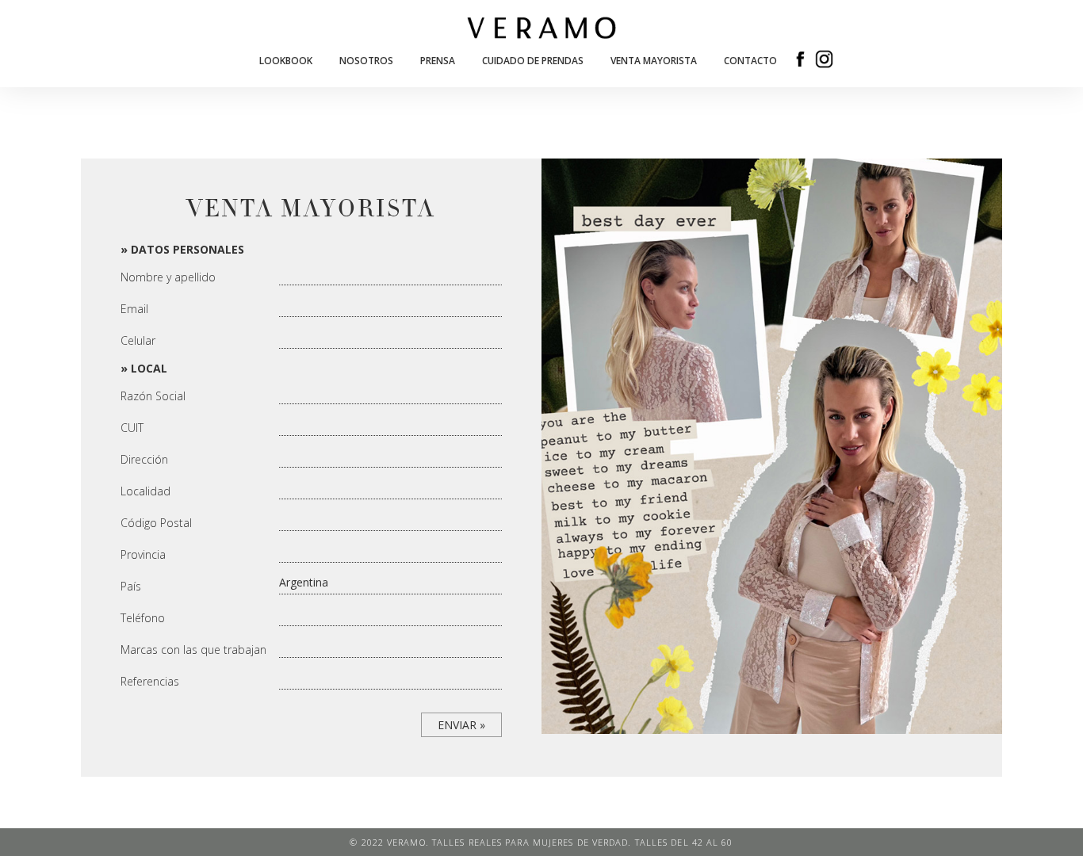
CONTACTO (750, 60)
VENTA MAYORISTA (653, 60)
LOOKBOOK (285, 60)
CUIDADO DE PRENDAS (533, 60)
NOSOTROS (366, 60)
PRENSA (437, 60)
